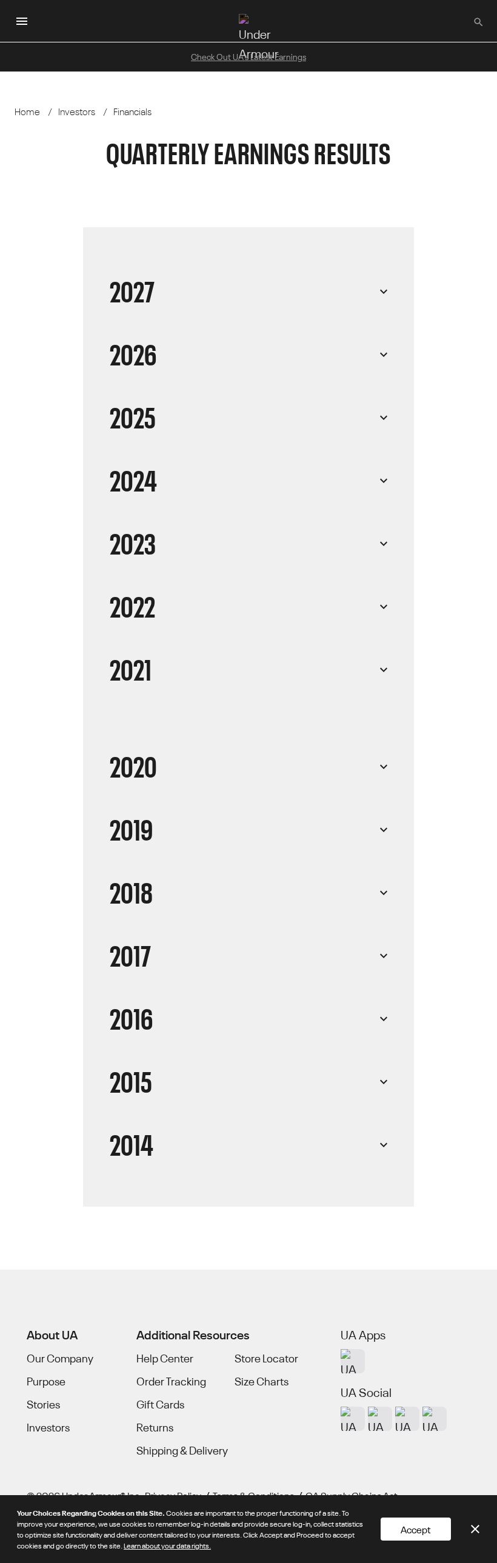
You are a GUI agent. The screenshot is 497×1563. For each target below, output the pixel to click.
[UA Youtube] (407, 1419)
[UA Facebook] (434, 1419)
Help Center (164, 1358)
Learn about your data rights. (167, 1545)
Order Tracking (171, 1381)
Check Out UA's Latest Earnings (248, 56)
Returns (154, 1427)
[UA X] (380, 1419)
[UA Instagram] (353, 1419)
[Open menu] (22, 21)
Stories (43, 1404)
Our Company (60, 1358)
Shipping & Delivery (182, 1450)
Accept (416, 1529)
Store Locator (266, 1358)
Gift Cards (160, 1404)
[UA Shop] (353, 1361)
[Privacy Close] (475, 1529)
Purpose (46, 1381)
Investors (48, 1427)
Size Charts (262, 1381)
